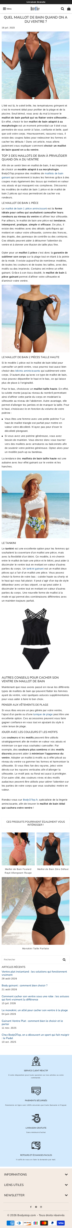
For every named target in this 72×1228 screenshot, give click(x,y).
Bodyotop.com (26, 1215)
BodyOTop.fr (30, 799)
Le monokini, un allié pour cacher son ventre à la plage (35, 1010)
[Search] (62, 9)
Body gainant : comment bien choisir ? (24, 985)
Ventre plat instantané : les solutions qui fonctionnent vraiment (34, 973)
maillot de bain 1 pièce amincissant (26, 208)
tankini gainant (35, 568)
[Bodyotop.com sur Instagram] (41, 1206)
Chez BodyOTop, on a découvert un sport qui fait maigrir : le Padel (35, 1036)
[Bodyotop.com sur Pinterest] (36, 1206)
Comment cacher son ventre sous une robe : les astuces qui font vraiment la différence (35, 998)
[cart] (69, 9)
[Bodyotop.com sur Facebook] (31, 1206)
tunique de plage (43, 714)
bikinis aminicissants (27, 370)
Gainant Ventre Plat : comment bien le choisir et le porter (32, 1022)
